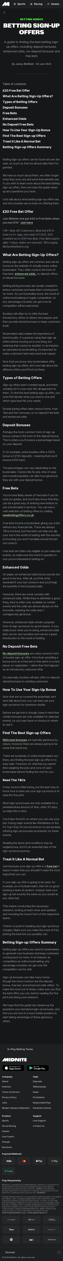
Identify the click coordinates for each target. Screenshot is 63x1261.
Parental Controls (42, 1108)
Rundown (7, 1147)
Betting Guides (31, 19)
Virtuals (6, 1141)
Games (5, 1131)
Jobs (4, 1102)
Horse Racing (9, 1126)
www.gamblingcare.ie (37, 1212)
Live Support (39, 1120)
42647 (39, 1189)
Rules (36, 1092)
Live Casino (8, 1136)
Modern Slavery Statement (15, 1108)
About (5, 1081)
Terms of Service (11, 1092)
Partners (6, 1086)
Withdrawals (39, 1086)
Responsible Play (42, 1102)
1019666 (41, 1193)
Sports (5, 1120)
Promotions (39, 1097)
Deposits (37, 1081)
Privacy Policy (9, 1097)
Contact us (38, 1126)
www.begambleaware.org (13, 1212)
